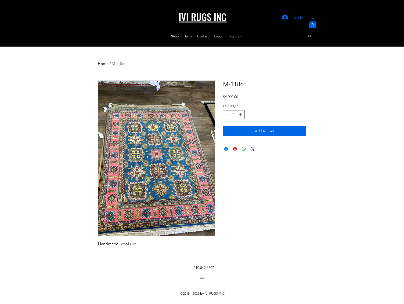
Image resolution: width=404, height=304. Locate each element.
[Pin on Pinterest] (235, 149)
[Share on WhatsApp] (244, 149)
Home (103, 63)
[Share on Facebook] (226, 149)
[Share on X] (253, 149)
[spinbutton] (234, 114)
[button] (313, 23)
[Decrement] (227, 114)
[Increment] (241, 114)
